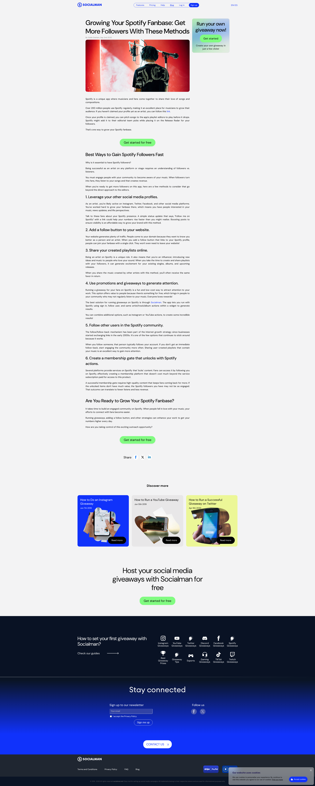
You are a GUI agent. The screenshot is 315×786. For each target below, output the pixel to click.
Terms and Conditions (87, 769)
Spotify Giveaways (232, 644)
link (168, 111)
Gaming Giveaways (204, 660)
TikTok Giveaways (218, 660)
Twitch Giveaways (232, 660)
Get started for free (137, 142)
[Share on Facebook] (135, 457)
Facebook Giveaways (218, 644)
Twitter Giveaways (190, 644)
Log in (181, 5)
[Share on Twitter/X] (142, 457)
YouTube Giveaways (177, 644)
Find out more (277, 779)
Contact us (155, 744)
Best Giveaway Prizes (163, 660)
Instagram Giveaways (163, 644)
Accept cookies (300, 779)
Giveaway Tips (177, 660)
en (232, 5)
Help (163, 5)
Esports (191, 660)
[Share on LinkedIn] (149, 457)
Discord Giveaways (204, 644)
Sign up (194, 5)
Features (140, 5)
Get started (210, 38)
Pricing (152, 5)
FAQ (126, 769)
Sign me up (143, 722)
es (236, 5)
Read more (117, 540)
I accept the (125, 716)
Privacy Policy (130, 716)
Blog (172, 5)
